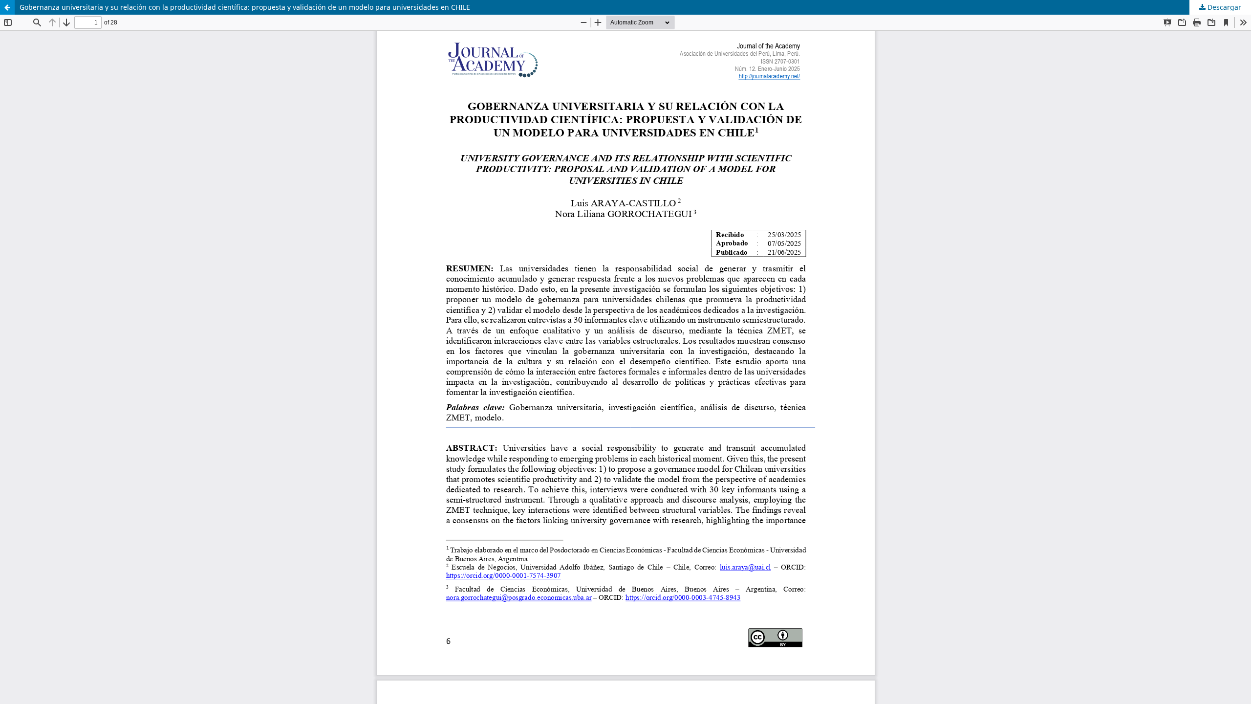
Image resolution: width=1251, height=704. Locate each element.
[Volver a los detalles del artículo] (7, 7)
